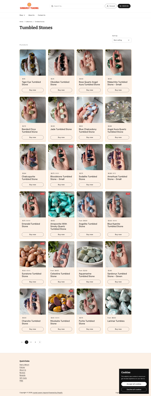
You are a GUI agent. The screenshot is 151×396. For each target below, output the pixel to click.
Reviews (22, 373)
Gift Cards (23, 378)
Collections (29, 22)
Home (21, 22)
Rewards (22, 375)
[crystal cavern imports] (29, 6)
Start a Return (24, 365)
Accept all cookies (134, 384)
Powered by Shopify (55, 393)
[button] (124, 6)
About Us (23, 370)
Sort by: (115, 36)
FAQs (21, 381)
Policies (22, 367)
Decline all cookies (134, 389)
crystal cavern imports (40, 393)
